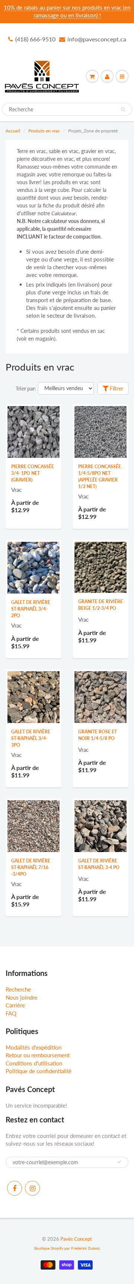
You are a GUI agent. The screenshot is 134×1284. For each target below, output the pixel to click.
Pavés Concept (76, 1239)
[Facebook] (14, 1188)
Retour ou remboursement (38, 1055)
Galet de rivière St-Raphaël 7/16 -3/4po (30, 867)
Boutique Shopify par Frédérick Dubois (67, 1248)
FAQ (11, 1013)
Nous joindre (21, 997)
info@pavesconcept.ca (96, 39)
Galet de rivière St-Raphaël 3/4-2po (30, 608)
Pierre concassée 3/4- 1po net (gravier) (32, 473)
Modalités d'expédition (33, 1047)
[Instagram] (32, 1188)
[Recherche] (123, 109)
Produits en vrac (44, 131)
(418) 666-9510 (35, 39)
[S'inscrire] (119, 1162)
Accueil (13, 131)
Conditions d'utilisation (34, 1063)
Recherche (18, 989)
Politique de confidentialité (38, 1071)
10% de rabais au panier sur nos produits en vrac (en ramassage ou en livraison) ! (67, 11)
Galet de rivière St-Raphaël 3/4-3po (30, 738)
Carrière (15, 1005)
